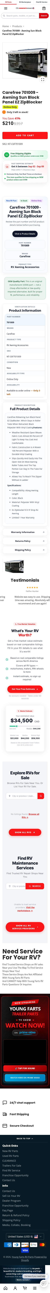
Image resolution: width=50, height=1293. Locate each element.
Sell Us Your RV (11, 1195)
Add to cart (25, 135)
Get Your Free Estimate (23, 689)
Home (5, 26)
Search (44, 16)
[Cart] (44, 8)
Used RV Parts (10, 1156)
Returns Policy (22, 541)
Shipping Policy (23, 549)
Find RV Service (41, 2)
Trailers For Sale (11, 1165)
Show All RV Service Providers (23, 927)
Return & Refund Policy (15, 1215)
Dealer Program (11, 1200)
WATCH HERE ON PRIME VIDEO (25, 1077)
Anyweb (36, 1268)
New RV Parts (10, 1151)
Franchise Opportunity (15, 1175)
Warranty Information (23, 532)
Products (17, 26)
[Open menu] (35, 1288)
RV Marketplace (25, 2)
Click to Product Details (25, 234)
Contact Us (8, 1180)
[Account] (15, 1288)
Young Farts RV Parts (23, 1256)
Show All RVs (23, 832)
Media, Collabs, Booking (16, 1225)
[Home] (25, 8)
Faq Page (7, 1210)
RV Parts (8, 2)
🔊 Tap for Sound (25, 1068)
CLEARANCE (9, 1160)
